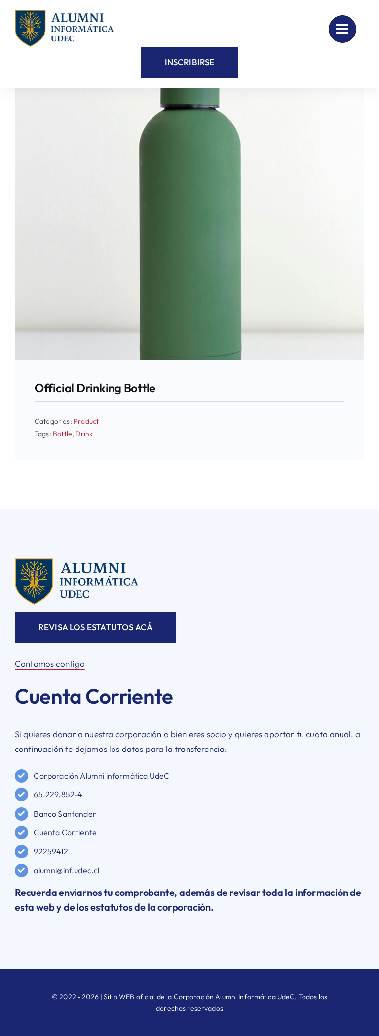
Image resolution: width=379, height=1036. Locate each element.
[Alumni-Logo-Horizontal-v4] (76, 562)
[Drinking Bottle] (189, 92)
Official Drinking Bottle (95, 387)
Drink (84, 433)
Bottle (62, 433)
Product (86, 421)
